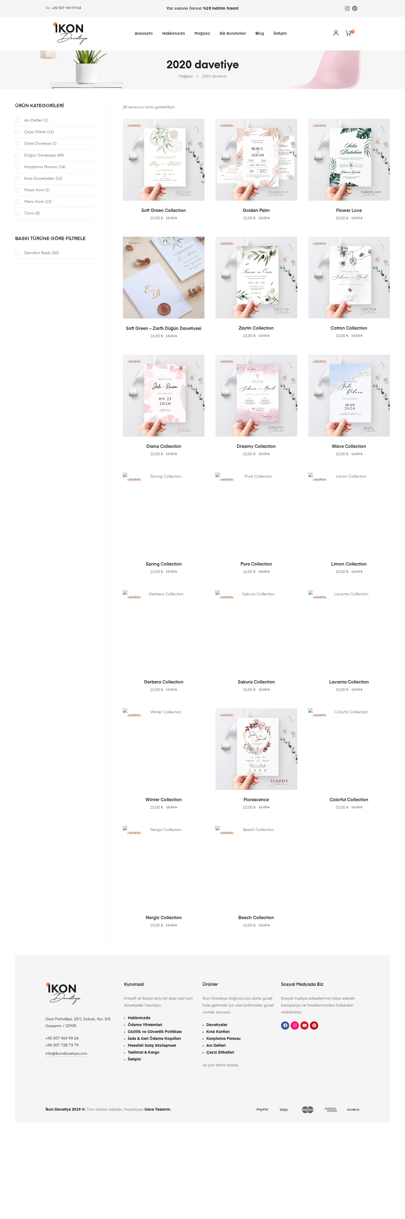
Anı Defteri (33, 120)
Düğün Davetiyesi (40, 155)
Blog (259, 34)
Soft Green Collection (163, 211)
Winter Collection (163, 800)
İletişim (280, 34)
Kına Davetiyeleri (39, 179)
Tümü (29, 213)
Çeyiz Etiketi (35, 132)
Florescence (256, 800)
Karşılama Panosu (41, 167)
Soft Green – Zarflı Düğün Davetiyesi (163, 329)
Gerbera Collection (163, 682)
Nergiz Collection (164, 918)
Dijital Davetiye (37, 144)
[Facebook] (285, 1025)
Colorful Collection (349, 800)
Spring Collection (164, 564)
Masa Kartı (34, 190)
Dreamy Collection (256, 447)
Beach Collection (256, 918)
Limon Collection (349, 564)
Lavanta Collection (349, 682)
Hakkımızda (173, 34)
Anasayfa (144, 34)
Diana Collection (163, 447)
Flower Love (349, 211)
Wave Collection (349, 447)
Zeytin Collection (256, 328)
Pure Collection (256, 564)
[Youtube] (304, 1025)
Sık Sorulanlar (233, 34)
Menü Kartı (34, 202)
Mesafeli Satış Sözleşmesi (152, 1046)
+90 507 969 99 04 (66, 8)
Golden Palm (256, 211)
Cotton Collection (349, 328)
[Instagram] (347, 8)
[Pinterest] (354, 8)
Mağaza (202, 34)
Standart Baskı (37, 253)
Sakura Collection (256, 682)
